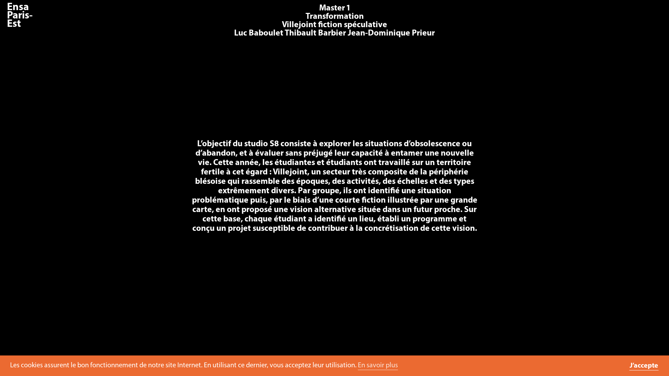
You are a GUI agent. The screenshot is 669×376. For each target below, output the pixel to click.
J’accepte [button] (644, 365)
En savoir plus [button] (378, 365)
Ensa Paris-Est (20, 16)
